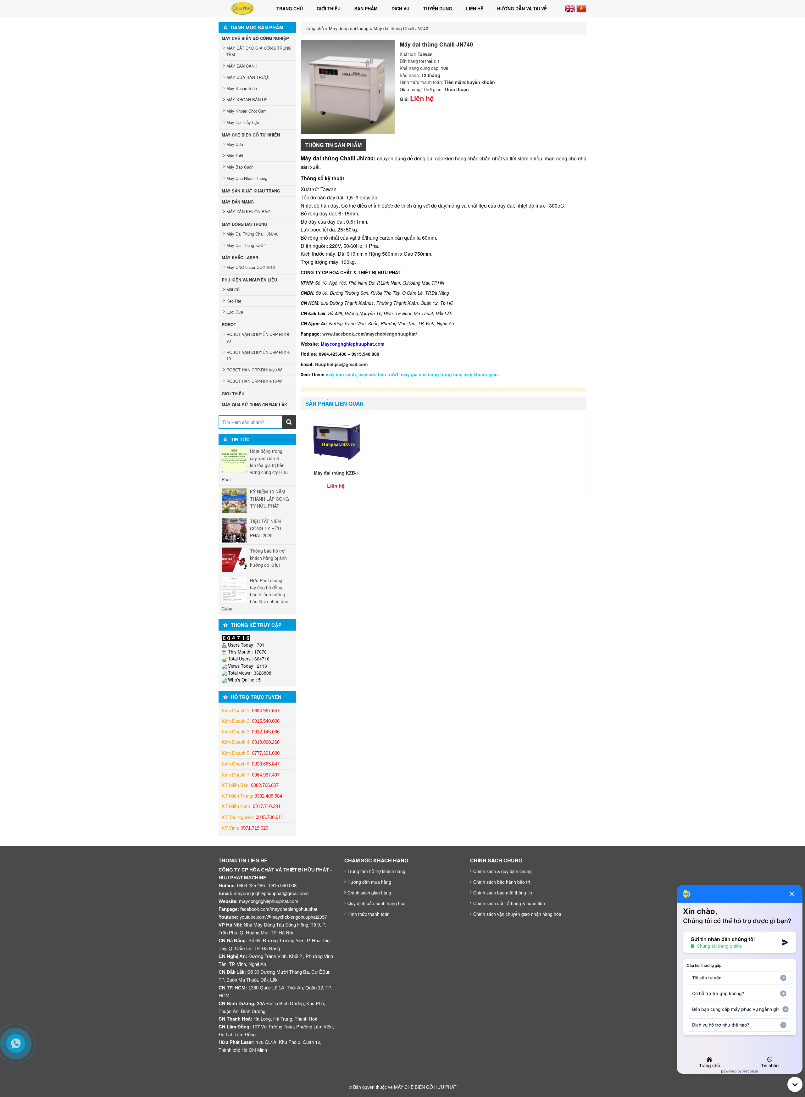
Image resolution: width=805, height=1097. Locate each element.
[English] (570, 8)
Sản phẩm (366, 8)
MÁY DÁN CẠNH (241, 66)
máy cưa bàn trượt (378, 374)
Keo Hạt (233, 301)
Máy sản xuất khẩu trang (251, 191)
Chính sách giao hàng (369, 892)
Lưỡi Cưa (234, 312)
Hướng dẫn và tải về (522, 8)
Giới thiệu (329, 8)
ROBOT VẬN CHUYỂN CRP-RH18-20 (258, 337)
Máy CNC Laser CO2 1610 (250, 267)
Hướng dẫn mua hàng (369, 882)
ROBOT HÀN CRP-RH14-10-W (254, 381)
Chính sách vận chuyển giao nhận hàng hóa (517, 914)
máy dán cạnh (341, 374)
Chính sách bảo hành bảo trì (501, 882)
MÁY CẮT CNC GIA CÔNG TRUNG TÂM (258, 51)
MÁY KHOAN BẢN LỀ (246, 100)
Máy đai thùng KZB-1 (336, 473)
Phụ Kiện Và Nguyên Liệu (249, 280)
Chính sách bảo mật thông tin (502, 892)
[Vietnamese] (581, 8)
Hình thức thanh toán (368, 914)
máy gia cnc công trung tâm (431, 374)
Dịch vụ (400, 8)
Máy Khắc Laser (240, 257)
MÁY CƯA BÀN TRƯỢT (248, 77)
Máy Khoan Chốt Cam (246, 111)
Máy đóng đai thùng (349, 28)
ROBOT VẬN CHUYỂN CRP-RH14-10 (258, 355)
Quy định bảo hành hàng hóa (376, 903)
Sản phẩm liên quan (334, 403)
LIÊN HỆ (474, 8)
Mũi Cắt (233, 289)
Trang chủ (289, 8)
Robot (229, 324)
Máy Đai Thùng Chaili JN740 (252, 234)
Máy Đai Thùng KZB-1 (246, 245)
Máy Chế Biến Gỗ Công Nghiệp (255, 38)
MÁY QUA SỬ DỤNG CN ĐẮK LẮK (254, 405)
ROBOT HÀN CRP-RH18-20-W (254, 370)
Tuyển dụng (437, 8)
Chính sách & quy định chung (502, 871)
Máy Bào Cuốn (239, 167)
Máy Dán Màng (238, 202)
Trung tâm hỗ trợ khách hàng (376, 871)
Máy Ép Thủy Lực (242, 122)
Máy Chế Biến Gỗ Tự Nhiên (251, 135)
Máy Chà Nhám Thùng (246, 178)
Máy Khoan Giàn (241, 88)
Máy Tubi (234, 156)
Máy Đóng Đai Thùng (244, 224)
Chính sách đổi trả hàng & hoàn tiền (509, 903)
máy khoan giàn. (481, 374)
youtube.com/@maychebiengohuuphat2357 (283, 916)
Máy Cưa (234, 144)
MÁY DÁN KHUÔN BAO (248, 211)
